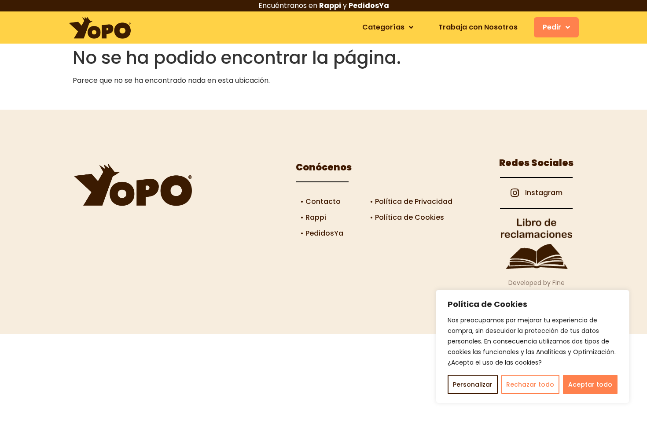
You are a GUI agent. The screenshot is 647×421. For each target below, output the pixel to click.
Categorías (383, 27)
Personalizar (473, 384)
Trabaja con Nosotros (478, 27)
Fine (558, 282)
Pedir (552, 27)
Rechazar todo (530, 384)
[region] (532, 346)
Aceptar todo (590, 384)
